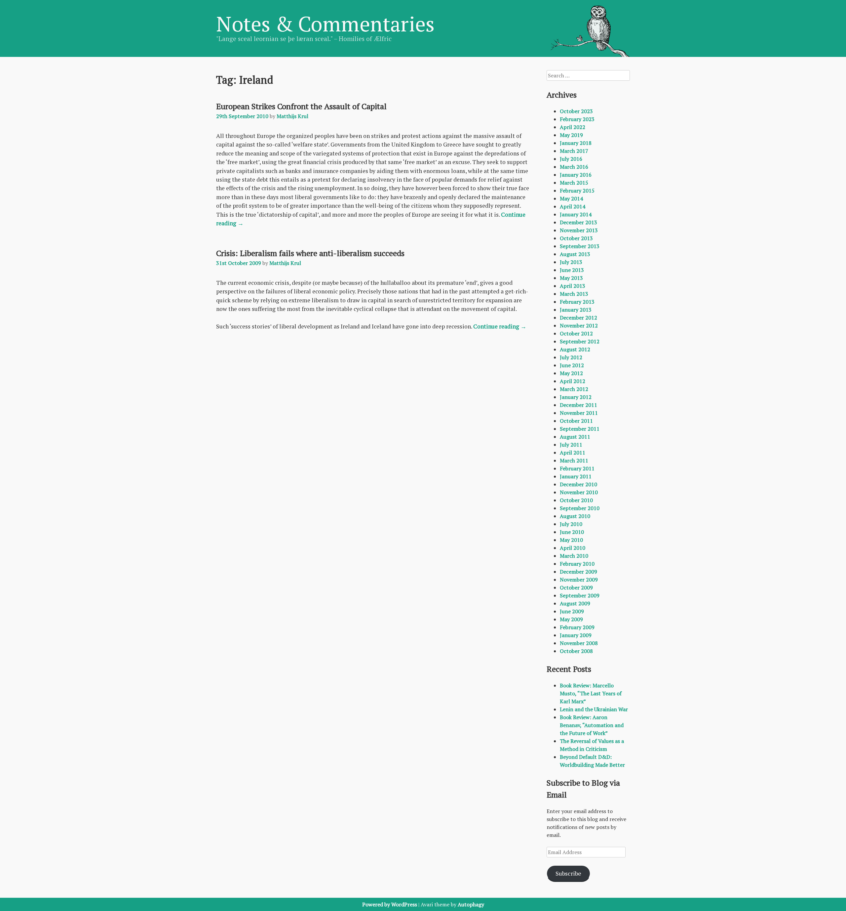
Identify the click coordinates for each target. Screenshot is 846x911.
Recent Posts (569, 669)
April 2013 (572, 285)
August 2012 (575, 349)
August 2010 (575, 516)
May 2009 (571, 619)
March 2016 (574, 166)
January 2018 (576, 143)
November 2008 (579, 643)
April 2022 (572, 127)
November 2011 (579, 412)
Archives (562, 94)
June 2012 (572, 365)
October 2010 (576, 500)
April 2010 (572, 547)
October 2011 (576, 420)
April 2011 (572, 452)
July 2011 (571, 444)
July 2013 (571, 262)
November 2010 (579, 492)
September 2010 (579, 508)
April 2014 (572, 206)
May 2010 (571, 539)
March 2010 (574, 555)
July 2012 (571, 357)
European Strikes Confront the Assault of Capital (301, 106)
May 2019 (571, 135)
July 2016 (571, 158)
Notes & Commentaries (325, 23)
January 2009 (576, 635)
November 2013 (579, 230)
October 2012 (576, 333)
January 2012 (576, 397)
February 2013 (577, 301)
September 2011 (579, 428)
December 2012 (578, 317)
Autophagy (471, 904)
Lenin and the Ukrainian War (594, 709)
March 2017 (574, 150)
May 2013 (571, 278)
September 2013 (579, 246)
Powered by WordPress (389, 904)
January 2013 (576, 309)
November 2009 (579, 579)
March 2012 (574, 389)
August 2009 (575, 603)
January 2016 (576, 174)
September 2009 (579, 595)
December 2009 (578, 571)
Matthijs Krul (292, 116)
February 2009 (577, 627)
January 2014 (576, 214)
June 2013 (572, 270)
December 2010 (578, 484)
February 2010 (577, 563)
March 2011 (574, 460)
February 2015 (577, 190)
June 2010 (572, 532)
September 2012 (579, 341)
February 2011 (577, 468)
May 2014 (571, 198)
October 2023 (576, 111)
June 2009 (572, 611)
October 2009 (576, 587)
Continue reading (499, 326)
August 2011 (575, 436)
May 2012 (571, 373)
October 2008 (576, 651)
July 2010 (571, 524)
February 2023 (577, 119)
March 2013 (574, 293)
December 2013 (578, 222)
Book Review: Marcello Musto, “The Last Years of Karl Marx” (591, 693)
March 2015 (574, 182)
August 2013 (575, 254)
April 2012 (572, 381)
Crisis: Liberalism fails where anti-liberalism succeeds (310, 253)
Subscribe (568, 873)
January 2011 (576, 476)
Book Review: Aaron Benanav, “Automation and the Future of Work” (592, 725)
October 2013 (576, 238)
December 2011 (578, 405)
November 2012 (579, 325)
